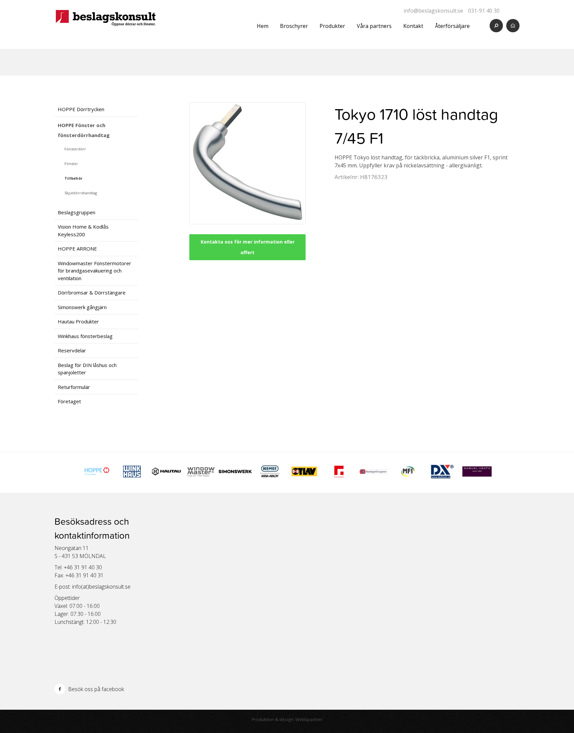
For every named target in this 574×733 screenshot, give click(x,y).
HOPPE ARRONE (77, 248)
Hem (262, 26)
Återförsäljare (452, 26)
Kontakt (413, 26)
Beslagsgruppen (76, 212)
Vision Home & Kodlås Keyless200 (83, 230)
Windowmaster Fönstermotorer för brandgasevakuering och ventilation (94, 270)
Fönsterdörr (75, 148)
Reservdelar (72, 350)
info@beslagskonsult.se (433, 10)
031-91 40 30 (484, 10)
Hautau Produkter (78, 321)
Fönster (71, 163)
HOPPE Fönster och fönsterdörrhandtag (84, 130)
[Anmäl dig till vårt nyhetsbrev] (513, 25)
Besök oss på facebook (95, 689)
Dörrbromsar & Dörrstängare (92, 292)
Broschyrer (294, 26)
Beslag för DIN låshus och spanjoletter (87, 369)
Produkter (332, 26)
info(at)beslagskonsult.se (101, 586)
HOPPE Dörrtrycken (81, 109)
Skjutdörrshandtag (80, 192)
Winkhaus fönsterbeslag (85, 336)
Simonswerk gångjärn (82, 307)
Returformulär (74, 387)
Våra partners (374, 26)
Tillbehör (73, 178)
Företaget (69, 401)
